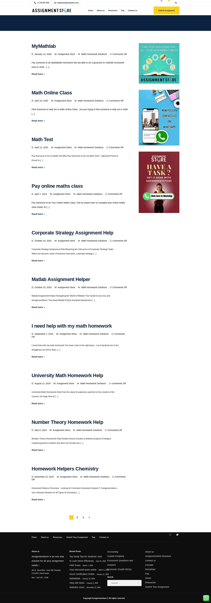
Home (90, 10)
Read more (37, 74)
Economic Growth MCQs (119, 569)
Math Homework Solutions (94, 54)
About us (101, 10)
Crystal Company (115, 556)
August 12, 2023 (43, 383)
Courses (149, 565)
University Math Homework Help (67, 375)
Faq (122, 10)
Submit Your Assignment (77, 537)
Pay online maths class (58, 186)
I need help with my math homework (72, 326)
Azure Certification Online (81, 574)
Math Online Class (52, 92)
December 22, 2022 (44, 477)
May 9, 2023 (41, 430)
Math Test (42, 139)
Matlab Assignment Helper (61, 279)
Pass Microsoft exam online (82, 569)
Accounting (112, 552)
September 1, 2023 (44, 334)
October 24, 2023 (43, 241)
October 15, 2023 (43, 287)
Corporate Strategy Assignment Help (72, 232)
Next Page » (89, 517)
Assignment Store (66, 54)
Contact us (132, 10)
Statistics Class (76, 587)
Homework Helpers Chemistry (65, 468)
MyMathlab (44, 46)
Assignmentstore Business (158, 556)
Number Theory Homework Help (67, 422)
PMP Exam (74, 565)
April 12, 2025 (41, 147)
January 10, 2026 (43, 54)
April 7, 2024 (41, 194)
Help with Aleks (76, 583)
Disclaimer (150, 569)
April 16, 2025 (41, 101)
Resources (112, 10)
